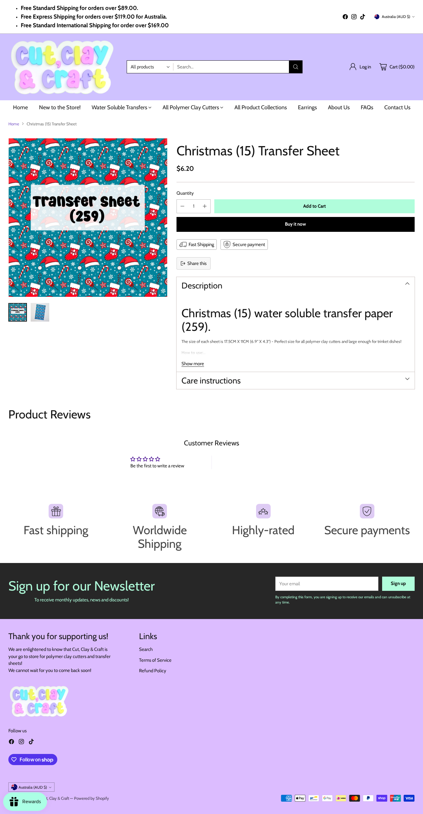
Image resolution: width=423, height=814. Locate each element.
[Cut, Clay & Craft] (62, 67)
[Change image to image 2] (40, 312)
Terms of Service (155, 660)
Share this (197, 263)
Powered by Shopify (91, 798)
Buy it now (295, 224)
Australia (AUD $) (396, 16)
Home (13, 123)
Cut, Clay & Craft (55, 798)
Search (146, 649)
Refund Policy (152, 670)
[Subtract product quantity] (182, 206)
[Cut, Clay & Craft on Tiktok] (363, 18)
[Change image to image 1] (17, 312)
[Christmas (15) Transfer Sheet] (87, 217)
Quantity (185, 193)
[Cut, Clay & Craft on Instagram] (354, 18)
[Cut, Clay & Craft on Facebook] (345, 18)
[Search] (296, 66)
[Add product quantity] (204, 206)
